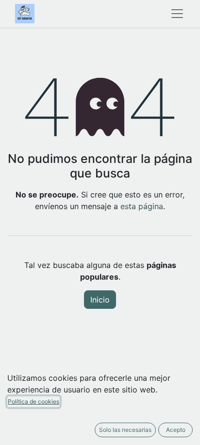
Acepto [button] (175, 429)
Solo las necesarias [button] (125, 429)
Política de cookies (33, 401)
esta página (141, 206)
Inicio (100, 299)
